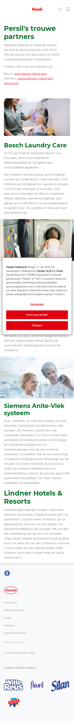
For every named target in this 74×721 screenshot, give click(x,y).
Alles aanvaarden (37, 315)
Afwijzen (37, 325)
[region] (37, 296)
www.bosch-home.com (30, 74)
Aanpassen (37, 304)
